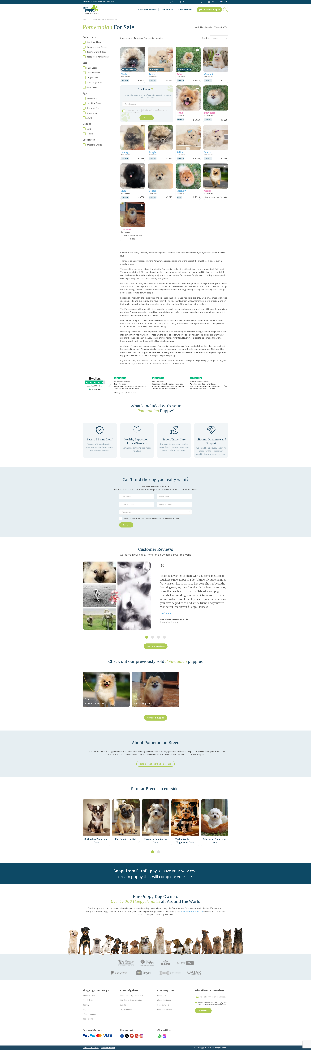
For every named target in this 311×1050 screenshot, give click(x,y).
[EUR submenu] (214, 1)
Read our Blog (163, 1005)
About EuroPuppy (164, 1000)
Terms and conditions (91, 1048)
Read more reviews (156, 646)
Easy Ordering (88, 1000)
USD (212, 2)
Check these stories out (192, 911)
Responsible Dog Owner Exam (132, 995)
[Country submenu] (202, 1)
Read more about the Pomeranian (155, 763)
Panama (174, 622)
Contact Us (161, 995)
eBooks (123, 1005)
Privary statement (108, 1048)
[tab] (146, 637)
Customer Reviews (164, 1009)
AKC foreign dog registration (131, 1000)
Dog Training (88, 1019)
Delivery (86, 1005)
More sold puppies (155, 717)
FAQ (84, 1009)
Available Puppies (212, 9)
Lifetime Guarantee (90, 1014)
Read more (165, 613)
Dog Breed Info (126, 1009)
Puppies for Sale (89, 995)
